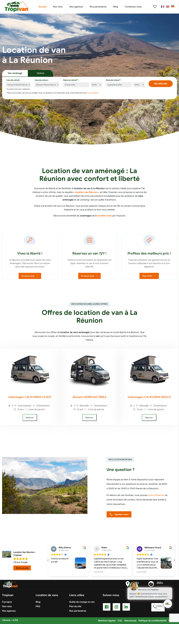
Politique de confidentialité (152, 620)
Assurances (130, 620)
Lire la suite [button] (98, 572)
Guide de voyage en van (82, 602)
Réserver (30, 417)
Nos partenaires (77, 610)
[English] (168, 6)
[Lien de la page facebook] (106, 607)
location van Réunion (86, 192)
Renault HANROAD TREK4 (89, 397)
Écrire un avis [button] (22, 568)
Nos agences (9, 610)
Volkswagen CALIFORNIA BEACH (149, 397)
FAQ (38, 606)
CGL (120, 620)
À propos (7, 602)
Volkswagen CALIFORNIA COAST (30, 397)
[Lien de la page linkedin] (126, 607)
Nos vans (7, 606)
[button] (175, 560)
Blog (38, 602)
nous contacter (92, 93)
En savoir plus (30, 276)
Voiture (40, 73)
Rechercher (160, 83)
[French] (163, 6)
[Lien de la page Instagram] (116, 607)
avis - (10, 620)
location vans (104, 215)
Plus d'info (149, 276)
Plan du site (75, 606)
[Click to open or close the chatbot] (168, 604)
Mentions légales (107, 620)
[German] (173, 6)
